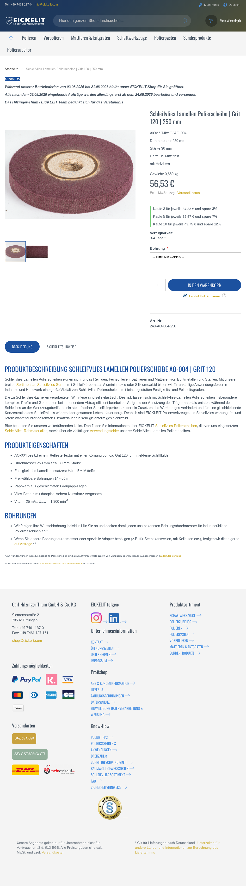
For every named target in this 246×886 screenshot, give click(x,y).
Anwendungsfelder (104, 431)
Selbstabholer (29, 754)
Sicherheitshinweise (106, 787)
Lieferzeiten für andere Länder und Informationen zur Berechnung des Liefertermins (177, 847)
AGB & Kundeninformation (110, 683)
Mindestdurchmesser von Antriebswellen (60, 563)
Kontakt (97, 641)
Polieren (176, 628)
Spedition (24, 738)
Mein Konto (211, 4)
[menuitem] (11, 38)
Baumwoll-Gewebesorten (110, 768)
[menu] (123, 44)
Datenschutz (100, 702)
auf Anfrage (23, 544)
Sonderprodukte (182, 653)
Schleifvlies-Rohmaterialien (26, 431)
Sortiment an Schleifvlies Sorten (41, 384)
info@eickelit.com (46, 4)
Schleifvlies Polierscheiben (176, 426)
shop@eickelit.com (27, 640)
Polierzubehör (180, 621)
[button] (233, 4)
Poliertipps (99, 737)
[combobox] (122, 21)
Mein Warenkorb (230, 21)
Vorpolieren (179, 640)
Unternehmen (101, 654)
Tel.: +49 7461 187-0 (18, 4)
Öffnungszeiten (102, 648)
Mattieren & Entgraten (186, 646)
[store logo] (25, 21)
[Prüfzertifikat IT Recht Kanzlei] (113, 818)
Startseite (12, 69)
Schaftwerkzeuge (183, 615)
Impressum (99, 660)
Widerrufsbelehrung (170, 556)
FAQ (93, 781)
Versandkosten (188, 193)
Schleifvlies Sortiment (108, 774)
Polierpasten (179, 634)
